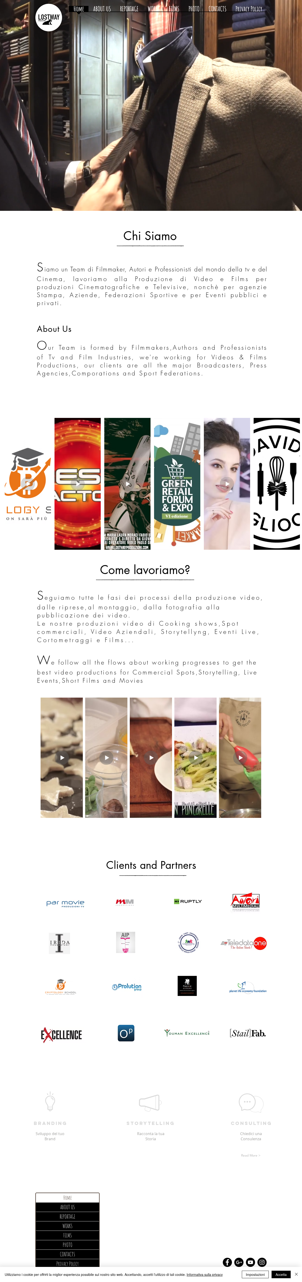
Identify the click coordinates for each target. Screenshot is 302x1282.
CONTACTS (67, 1254)
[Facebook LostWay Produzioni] (227, 1262)
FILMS (67, 1235)
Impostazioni (255, 1274)
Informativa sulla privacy (205, 1274)
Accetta (281, 1274)
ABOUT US (67, 1207)
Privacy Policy (67, 1263)
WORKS (67, 1225)
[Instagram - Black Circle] (262, 1262)
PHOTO (67, 1244)
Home (67, 1197)
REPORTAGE (67, 1216)
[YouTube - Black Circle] (250, 1262)
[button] (49, 1155)
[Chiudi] (296, 1274)
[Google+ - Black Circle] (238, 1262)
